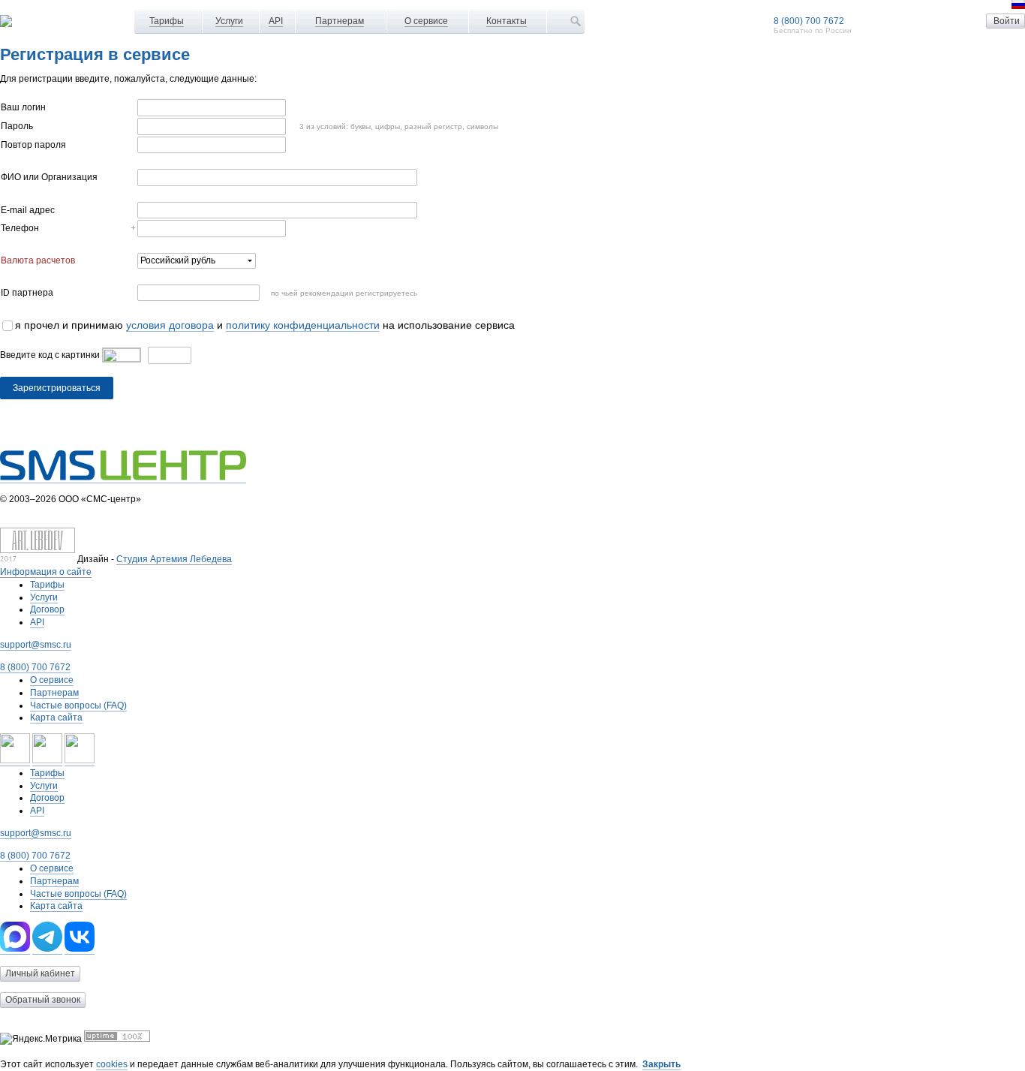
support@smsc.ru (35, 644)
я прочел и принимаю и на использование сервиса (265, 325)
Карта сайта (56, 717)
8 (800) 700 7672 (809, 21)
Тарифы (166, 21)
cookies (112, 1064)
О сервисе (426, 21)
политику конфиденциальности (303, 325)
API (276, 21)
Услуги (229, 21)
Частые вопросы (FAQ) (78, 705)
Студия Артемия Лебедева (174, 559)
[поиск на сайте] (576, 21)
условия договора (170, 325)
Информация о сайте (46, 572)
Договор (47, 609)
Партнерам (339, 21)
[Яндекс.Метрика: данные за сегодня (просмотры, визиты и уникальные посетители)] (41, 1039)
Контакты (506, 21)
